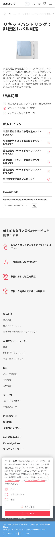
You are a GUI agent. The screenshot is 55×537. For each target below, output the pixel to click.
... (14, 13)
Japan (26, 534)
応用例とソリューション (14, 353)
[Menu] (50, 3)
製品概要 (7, 320)
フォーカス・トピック (13, 359)
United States (12, 534)
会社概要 (7, 380)
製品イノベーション (12, 326)
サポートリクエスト (12, 401)
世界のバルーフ (10, 407)
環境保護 (7, 386)
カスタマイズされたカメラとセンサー (20, 332)
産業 (5, 347)
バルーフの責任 (10, 374)
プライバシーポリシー (35, 480)
